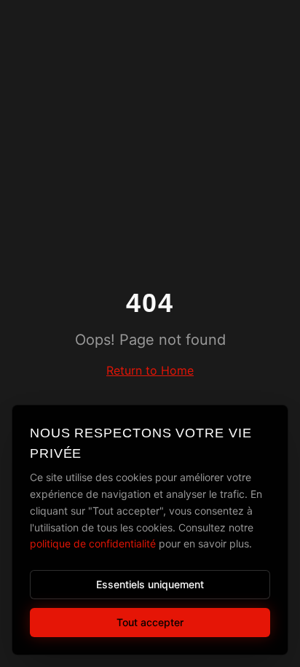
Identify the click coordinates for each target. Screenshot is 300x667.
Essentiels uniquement (150, 584)
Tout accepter (150, 622)
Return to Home (150, 370)
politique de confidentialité (93, 543)
